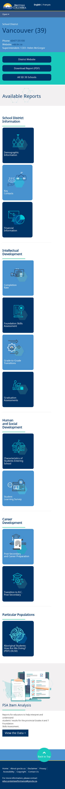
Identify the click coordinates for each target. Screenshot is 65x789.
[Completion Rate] (18, 277)
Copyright (21, 771)
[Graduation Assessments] (18, 389)
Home (5, 768)
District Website (26, 59)
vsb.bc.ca (17, 44)
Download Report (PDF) (27, 68)
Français (46, 4)
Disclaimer (32, 768)
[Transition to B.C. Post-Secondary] (18, 583)
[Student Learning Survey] (18, 488)
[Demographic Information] (18, 145)
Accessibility (8, 771)
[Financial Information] (17, 219)
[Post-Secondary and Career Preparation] (18, 546)
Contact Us (33, 771)
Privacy (42, 768)
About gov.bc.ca (17, 768)
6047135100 (18, 40)
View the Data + (15, 733)
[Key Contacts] (17, 182)
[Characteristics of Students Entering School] (18, 451)
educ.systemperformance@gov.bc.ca (19, 781)
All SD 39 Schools (26, 77)
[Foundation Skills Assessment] (18, 314)
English (37, 4)
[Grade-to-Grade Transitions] (18, 352)
